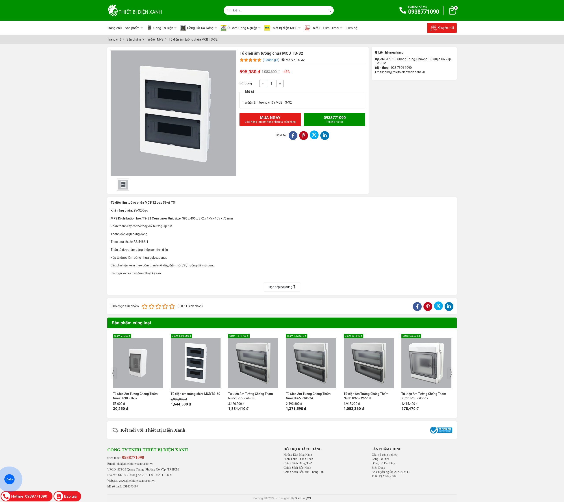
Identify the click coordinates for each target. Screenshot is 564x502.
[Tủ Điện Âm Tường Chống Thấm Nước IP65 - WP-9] (426, 361)
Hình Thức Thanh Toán (298, 459)
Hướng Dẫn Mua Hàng (298, 454)
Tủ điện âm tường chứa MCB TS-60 (137, 394)
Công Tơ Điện (381, 459)
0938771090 (423, 12)
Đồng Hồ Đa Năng (383, 463)
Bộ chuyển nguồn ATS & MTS (391, 472)
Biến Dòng (378, 467)
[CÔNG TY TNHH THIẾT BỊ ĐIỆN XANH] (134, 10)
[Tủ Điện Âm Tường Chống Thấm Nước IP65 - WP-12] (369, 361)
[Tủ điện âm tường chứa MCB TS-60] (138, 361)
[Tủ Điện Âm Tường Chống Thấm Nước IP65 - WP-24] (253, 361)
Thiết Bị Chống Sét (384, 476)
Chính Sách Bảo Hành (297, 467)
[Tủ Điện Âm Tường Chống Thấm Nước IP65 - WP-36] (196, 361)
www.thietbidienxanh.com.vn (137, 480)
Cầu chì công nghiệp (384, 454)
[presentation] (113, 373)
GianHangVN (303, 498)
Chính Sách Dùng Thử (298, 463)
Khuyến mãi (446, 28)
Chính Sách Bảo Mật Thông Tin (304, 472)
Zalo (9, 479)
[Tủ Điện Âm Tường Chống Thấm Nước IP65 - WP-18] (311, 361)
